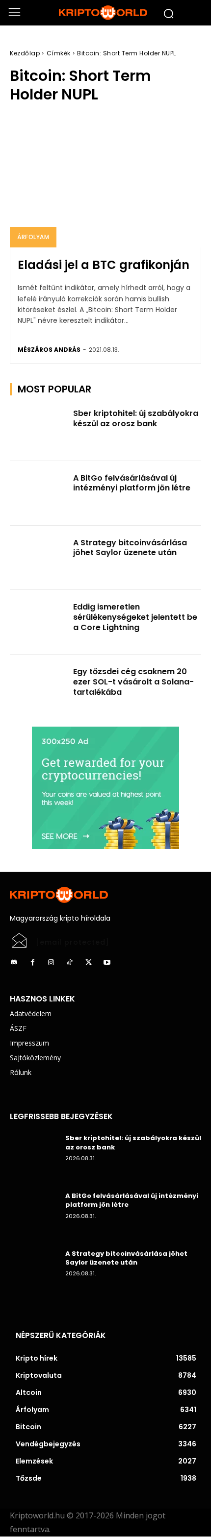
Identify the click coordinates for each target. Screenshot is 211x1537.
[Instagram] (51, 963)
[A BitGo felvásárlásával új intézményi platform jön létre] (38, 493)
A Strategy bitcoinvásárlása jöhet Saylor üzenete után (130, 548)
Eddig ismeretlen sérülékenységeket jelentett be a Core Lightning (135, 617)
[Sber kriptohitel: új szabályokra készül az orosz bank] (38, 429)
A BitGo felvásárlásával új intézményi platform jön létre (131, 483)
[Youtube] (107, 963)
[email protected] (72, 942)
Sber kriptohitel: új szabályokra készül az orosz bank (135, 418)
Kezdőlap (25, 53)
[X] (88, 963)
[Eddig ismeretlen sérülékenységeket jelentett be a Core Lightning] (38, 622)
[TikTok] (70, 963)
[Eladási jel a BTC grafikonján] (105, 180)
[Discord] (14, 963)
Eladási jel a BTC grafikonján (103, 265)
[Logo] (105, 12)
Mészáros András (49, 349)
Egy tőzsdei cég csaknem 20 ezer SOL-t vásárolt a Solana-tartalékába (133, 682)
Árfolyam (33, 237)
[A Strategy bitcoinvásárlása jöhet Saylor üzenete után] (38, 558)
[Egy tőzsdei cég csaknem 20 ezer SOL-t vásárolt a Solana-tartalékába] (38, 687)
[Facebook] (32, 963)
